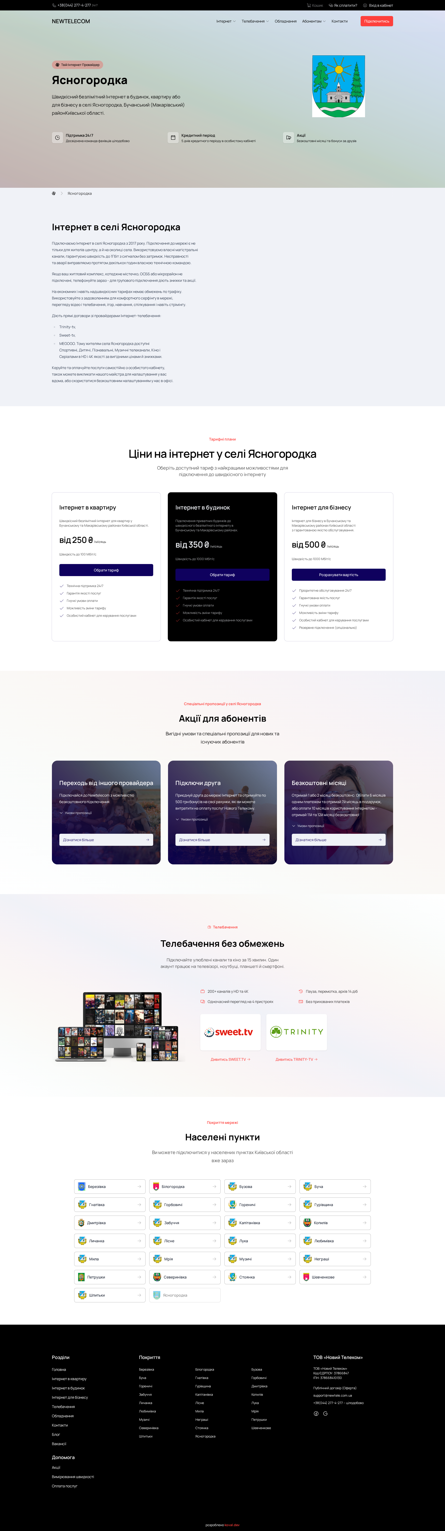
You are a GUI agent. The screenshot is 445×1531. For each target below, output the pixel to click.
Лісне (199, 1403)
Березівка (146, 1369)
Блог (56, 1434)
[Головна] (54, 193)
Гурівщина (203, 1386)
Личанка (145, 1403)
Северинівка (149, 1428)
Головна (59, 1369)
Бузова (256, 1369)
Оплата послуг (64, 1486)
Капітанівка (204, 1394)
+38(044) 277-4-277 (74, 5)
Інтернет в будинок (68, 1388)
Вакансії (59, 1443)
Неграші (201, 1419)
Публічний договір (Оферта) (335, 1388)
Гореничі (145, 1386)
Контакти (60, 1425)
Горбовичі (259, 1377)
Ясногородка (205, 1436)
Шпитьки (146, 1436)
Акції (56, 1467)
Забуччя (145, 1394)
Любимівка (147, 1411)
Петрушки (259, 1419)
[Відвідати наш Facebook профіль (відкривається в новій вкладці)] (316, 1413)
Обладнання (63, 1415)
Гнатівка (201, 1377)
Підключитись (376, 21)
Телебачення (63, 1406)
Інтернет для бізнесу (70, 1397)
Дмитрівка (259, 1386)
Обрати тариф (106, 570)
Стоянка (201, 1428)
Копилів (257, 1394)
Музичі (144, 1419)
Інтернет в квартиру (69, 1378)
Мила (199, 1411)
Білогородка (204, 1369)
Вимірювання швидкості (73, 1476)
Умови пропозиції (78, 813)
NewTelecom (71, 21)
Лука (255, 1403)
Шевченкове (261, 1428)
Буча (142, 1377)
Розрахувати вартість (338, 574)
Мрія (255, 1411)
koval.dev (232, 1525)
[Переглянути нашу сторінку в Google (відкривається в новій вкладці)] (325, 1413)
